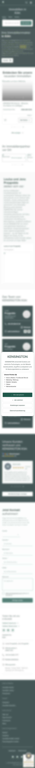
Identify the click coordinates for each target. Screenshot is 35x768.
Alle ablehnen (18, 400)
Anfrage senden (17, 600)
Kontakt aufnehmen (11, 659)
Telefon (5, 558)
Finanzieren (6, 693)
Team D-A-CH (6, 717)
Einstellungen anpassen (17, 405)
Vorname (5, 540)
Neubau (17, 17)
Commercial (6, 720)
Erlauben (23, 47)
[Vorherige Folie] (11, 97)
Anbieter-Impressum (9, 623)
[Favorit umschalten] (5, 120)
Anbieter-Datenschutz (9, 626)
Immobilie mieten (8, 690)
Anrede (4, 531)
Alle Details (24, 120)
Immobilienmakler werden (10, 738)
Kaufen (4, 17)
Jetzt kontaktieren (13, 331)
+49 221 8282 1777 (11, 655)
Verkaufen (5, 702)
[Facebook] (17, 757)
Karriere (5, 732)
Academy (5, 735)
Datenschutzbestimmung (14, 593)
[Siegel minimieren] (33, 755)
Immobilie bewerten (8, 705)
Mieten (10, 17)
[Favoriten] (26, 3)
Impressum (12, 751)
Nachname (6, 549)
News (4, 723)
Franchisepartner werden (10, 741)
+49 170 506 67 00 (13, 324)
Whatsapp (27, 327)
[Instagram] (13, 757)
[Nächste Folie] (23, 97)
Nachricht (5, 577)
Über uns (5, 714)
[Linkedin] (22, 757)
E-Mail (4, 568)
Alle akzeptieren (18, 395)
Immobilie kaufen (8, 687)
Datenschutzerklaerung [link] (17, 411)
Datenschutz (22, 751)
